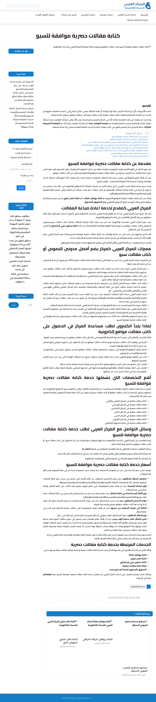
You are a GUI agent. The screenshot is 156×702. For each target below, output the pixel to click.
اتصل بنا (86, 449)
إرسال (21, 188)
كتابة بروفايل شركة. (138, 555)
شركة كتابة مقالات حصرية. (134, 566)
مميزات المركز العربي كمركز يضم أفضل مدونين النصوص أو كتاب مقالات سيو (118, 142)
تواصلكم (47, 574)
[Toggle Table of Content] (146, 133)
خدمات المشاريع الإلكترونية (131, 675)
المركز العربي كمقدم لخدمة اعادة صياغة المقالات (128, 139)
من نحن (65, 243)
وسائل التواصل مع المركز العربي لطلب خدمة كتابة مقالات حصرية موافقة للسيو (116, 150)
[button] (38, 5)
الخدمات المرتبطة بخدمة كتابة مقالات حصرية (130, 156)
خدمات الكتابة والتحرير (138, 586)
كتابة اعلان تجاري (71, 198)
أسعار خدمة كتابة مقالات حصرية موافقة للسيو (129, 153)
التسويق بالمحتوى (93, 202)
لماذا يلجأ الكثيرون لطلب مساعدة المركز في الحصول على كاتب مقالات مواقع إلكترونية (114, 145)
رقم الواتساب (26, 164)
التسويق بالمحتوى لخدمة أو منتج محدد (128, 570)
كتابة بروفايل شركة (93, 198)
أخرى (143, 675)
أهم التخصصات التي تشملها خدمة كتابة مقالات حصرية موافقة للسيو (120, 148)
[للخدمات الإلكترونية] (137, 5)
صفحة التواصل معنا (98, 123)
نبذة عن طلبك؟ (27, 175)
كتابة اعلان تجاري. (138, 559)
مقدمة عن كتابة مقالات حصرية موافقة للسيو (129, 137)
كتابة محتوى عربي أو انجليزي (64, 226)
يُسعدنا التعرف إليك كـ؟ (22, 149)
